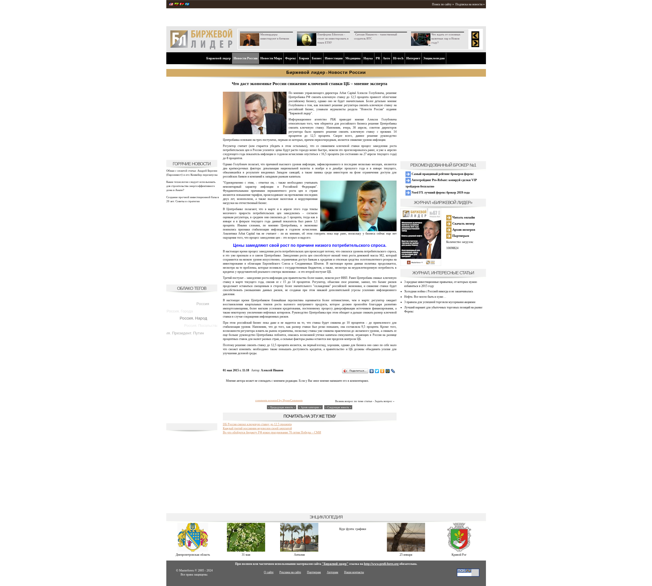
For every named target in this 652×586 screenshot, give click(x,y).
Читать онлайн (463, 217)
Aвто (386, 58)
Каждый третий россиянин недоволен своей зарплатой (257, 428)
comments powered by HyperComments (279, 400)
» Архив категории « (310, 407)
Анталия (299, 554)
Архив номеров (463, 229)
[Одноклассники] (382, 371)
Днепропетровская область (193, 554)
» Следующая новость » (338, 407)
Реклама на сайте (290, 572)
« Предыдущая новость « (281, 407)
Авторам (332, 572)
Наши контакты (354, 572)
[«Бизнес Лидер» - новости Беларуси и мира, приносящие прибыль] (182, 4)
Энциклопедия (434, 58)
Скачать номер (463, 223)
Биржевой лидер (218, 58)
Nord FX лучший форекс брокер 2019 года (440, 192)
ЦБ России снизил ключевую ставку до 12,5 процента (257, 424)
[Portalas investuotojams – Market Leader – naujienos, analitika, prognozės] (176, 4)
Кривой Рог (459, 554)
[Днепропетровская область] (192, 550)
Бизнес (317, 58)
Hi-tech (398, 58)
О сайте (269, 572)
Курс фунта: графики (352, 529)
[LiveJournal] (393, 371)
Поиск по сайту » (443, 4)
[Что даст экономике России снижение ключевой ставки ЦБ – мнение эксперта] (255, 133)
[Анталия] (299, 550)
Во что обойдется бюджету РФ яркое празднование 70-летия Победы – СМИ (272, 432)
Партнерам (460, 236)
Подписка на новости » (470, 4)
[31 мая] (246, 550)
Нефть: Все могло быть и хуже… (425, 296)
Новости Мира (271, 58)
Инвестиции (334, 58)
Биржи (304, 58)
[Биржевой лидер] (201, 48)
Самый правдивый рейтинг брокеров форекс (442, 174)
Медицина (353, 58)
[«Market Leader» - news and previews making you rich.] (171, 4)
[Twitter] (377, 371)
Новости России (245, 58)
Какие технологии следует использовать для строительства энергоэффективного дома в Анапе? (190, 186)
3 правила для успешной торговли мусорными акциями (439, 302)
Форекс (290, 58)
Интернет (413, 58)
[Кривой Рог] (459, 550)
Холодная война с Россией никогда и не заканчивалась (438, 291)
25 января (406, 554)
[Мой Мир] (387, 371)
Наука (368, 58)
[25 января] (406, 550)
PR (378, 58)
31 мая (246, 554)
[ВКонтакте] (371, 371)
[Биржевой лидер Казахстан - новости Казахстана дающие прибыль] (187, 4)
